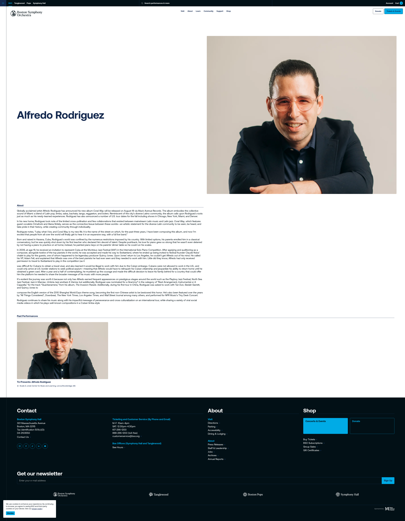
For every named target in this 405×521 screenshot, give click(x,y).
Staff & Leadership (217, 448)
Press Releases (215, 444)
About (190, 11)
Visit (182, 11)
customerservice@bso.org (126, 436)
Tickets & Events (394, 11)
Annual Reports (215, 459)
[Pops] (253, 494)
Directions (213, 423)
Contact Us (23, 437)
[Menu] (3, 3)
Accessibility (214, 430)
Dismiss (10, 513)
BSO (10, 3)
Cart (398, 3)
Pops (29, 3)
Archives (212, 455)
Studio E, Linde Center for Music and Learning (38, 386)
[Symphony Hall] (347, 494)
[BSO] (64, 494)
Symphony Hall (39, 3)
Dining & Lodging (216, 433)
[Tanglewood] (158, 494)
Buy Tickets (309, 439)
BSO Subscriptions (313, 443)
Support (220, 11)
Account (389, 3)
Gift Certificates (311, 450)
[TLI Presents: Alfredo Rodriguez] (62, 350)
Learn (198, 11)
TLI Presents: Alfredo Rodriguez (34, 382)
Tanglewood (19, 3)
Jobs (210, 451)
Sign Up (388, 480)
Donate (378, 11)
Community (208, 11)
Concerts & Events (315, 421)
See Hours (117, 447)
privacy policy (37, 509)
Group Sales (309, 446)
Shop (228, 11)
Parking (211, 426)
